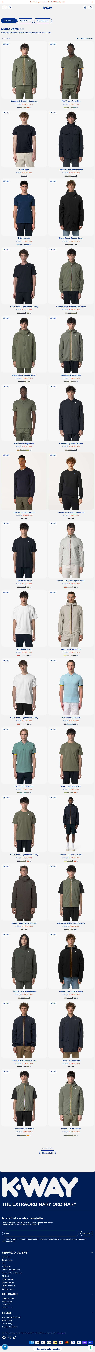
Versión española (8, 1286)
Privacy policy (7, 1320)
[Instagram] (9, 1337)
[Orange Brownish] (28, 107)
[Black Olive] (69, 450)
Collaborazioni (7, 1308)
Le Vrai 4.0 (6, 1305)
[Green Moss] (27, 450)
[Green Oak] (69, 176)
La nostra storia (8, 1298)
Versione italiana (8, 1282)
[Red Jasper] (18, 655)
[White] (23, 655)
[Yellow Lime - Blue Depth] (65, 861)
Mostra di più (47, 1153)
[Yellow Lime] (65, 655)
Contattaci (6, 1257)
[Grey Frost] (74, 381)
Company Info (62, 1333)
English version (7, 1279)
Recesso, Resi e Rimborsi (11, 1273)
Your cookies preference (11, 1317)
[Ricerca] (9, 7)
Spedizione (6, 1266)
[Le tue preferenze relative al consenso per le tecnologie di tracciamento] (90, 1347)
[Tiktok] (15, 1337)
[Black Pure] (74, 244)
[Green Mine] (74, 107)
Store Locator (7, 1302)
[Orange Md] (28, 1135)
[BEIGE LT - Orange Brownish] (75, 861)
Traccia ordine (7, 1260)
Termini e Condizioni (9, 1327)
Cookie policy (7, 1324)
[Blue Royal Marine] (27, 244)
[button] (84, 38)
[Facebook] (4, 1337)
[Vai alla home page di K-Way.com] (47, 8)
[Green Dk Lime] (65, 107)
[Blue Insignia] (18, 107)
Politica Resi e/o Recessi (11, 1270)
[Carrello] (90, 7)
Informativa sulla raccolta (47, 1349)
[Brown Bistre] (18, 450)
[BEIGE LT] (66, 313)
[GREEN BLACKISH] (66, 176)
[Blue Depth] (24, 176)
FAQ (3, 1263)
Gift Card (5, 1276)
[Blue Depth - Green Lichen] (70, 861)
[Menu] (4, 7)
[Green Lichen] (23, 107)
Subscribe (87, 1234)
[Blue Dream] (18, 244)
